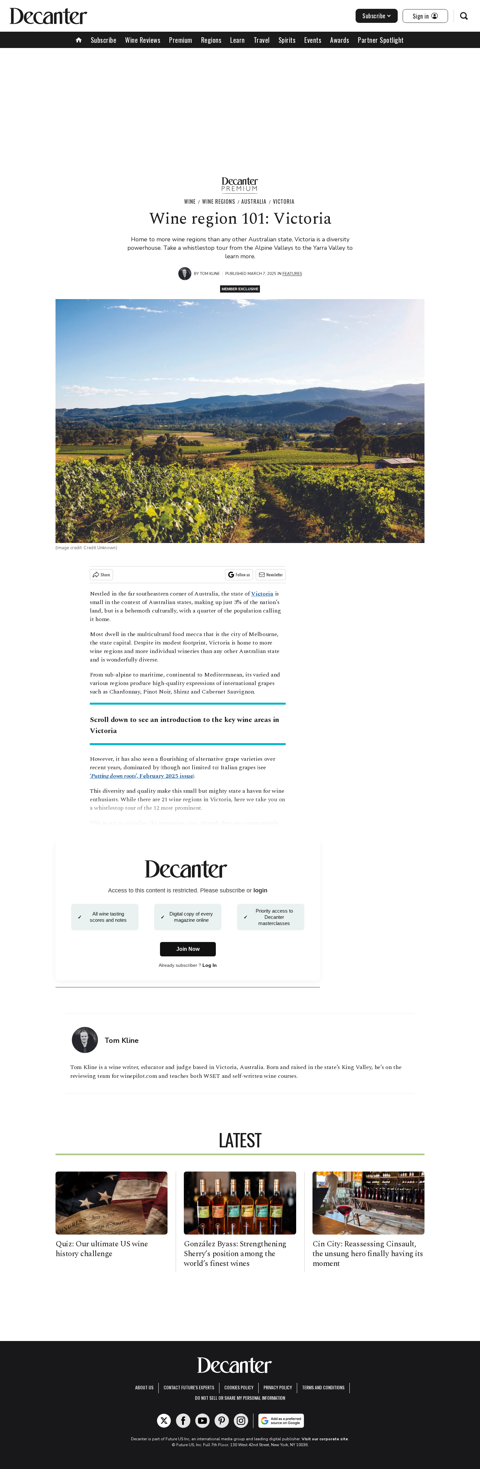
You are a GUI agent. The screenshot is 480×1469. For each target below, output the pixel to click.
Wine (190, 201)
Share (105, 574)
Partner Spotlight (381, 40)
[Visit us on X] (164, 1420)
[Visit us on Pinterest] (222, 1420)
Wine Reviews (142, 40)
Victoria (284, 201)
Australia (253, 201)
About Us (144, 1387)
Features (292, 273)
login (260, 890)
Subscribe (374, 15)
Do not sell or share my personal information (240, 1397)
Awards (339, 40)
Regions (211, 40)
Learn (237, 40)
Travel (262, 40)
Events (312, 40)
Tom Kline (210, 273)
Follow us (243, 574)
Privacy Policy (278, 1387)
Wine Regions (218, 201)
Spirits (287, 40)
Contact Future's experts (189, 1387)
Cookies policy (238, 1387)
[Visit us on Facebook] (183, 1420)
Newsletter (274, 574)
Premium (180, 40)
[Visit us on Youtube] (202, 1420)
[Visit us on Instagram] (241, 1420)
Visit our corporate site (325, 1439)
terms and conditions (323, 1387)
